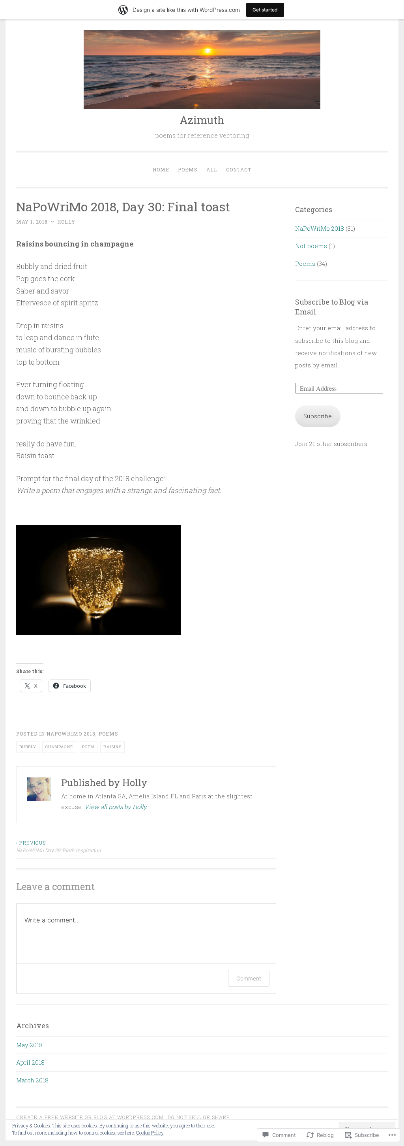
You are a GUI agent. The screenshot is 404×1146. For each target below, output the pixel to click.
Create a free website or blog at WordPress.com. (90, 1117)
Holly (66, 221)
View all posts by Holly (115, 807)
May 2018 (29, 1045)
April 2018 (30, 1062)
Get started (265, 10)
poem (88, 746)
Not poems (311, 246)
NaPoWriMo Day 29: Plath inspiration (58, 846)
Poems (188, 169)
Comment (248, 978)
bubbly (27, 746)
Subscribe (317, 416)
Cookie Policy (150, 1132)
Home (161, 169)
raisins (112, 746)
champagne (59, 746)
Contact (238, 169)
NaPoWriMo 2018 (71, 733)
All (211, 169)
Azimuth (202, 120)
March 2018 (32, 1080)
